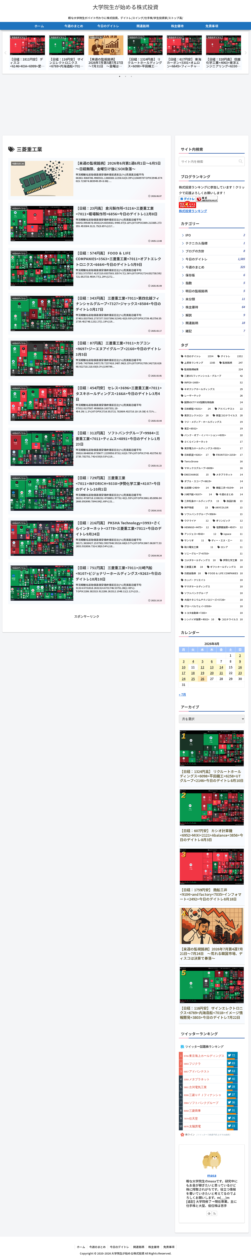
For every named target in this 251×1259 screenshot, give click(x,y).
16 (240, 667)
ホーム (81, 1247)
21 (221, 672)
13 (212, 667)
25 (193, 678)
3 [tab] (131, 76)
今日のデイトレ (119, 1247)
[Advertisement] (125, 106)
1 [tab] (120, 76)
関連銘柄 (138, 1247)
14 (221, 667)
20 (212, 672)
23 (240, 672)
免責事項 (168, 1247)
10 (183, 667)
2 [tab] (125, 76)
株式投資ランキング (193, 210)
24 (183, 678)
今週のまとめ (97, 1247)
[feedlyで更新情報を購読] (209, 1213)
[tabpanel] (27, 52)
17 (183, 672)
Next (246, 53)
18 (193, 672)
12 (202, 667)
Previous (5, 53)
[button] (240, 161)
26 (202, 678)
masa (211, 1175)
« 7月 (182, 694)
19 (202, 672)
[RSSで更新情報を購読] (214, 1213)
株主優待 (153, 1247)
